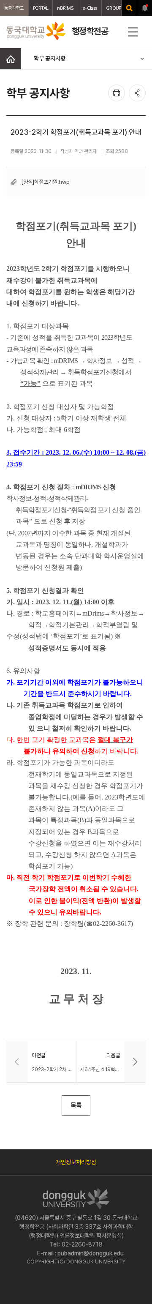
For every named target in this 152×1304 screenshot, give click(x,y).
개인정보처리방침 (76, 1162)
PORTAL (41, 8)
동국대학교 (14, 8)
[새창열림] (129, 8)
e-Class (90, 8)
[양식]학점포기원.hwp (45, 181)
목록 (76, 1105)
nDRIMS (65, 8)
